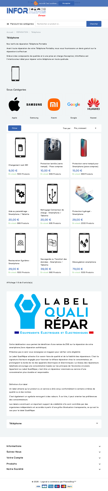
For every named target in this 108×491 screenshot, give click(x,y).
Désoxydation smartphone (84, 262)
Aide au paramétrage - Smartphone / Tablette (19, 212)
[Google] (73, 104)
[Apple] (14, 104)
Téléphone (15, 423)
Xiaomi (54, 118)
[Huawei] (93, 104)
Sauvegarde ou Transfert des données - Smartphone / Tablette (54, 262)
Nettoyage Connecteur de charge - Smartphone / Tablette (52, 213)
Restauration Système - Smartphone (19, 262)
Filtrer (12, 127)
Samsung (34, 118)
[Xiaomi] (53, 104)
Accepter (66, 3)
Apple (14, 118)
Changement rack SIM (18, 165)
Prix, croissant (85, 128)
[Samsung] (34, 104)
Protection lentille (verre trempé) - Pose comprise (52, 165)
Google (73, 118)
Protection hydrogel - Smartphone (82, 212)
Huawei (93, 118)
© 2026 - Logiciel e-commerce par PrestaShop (54, 481)
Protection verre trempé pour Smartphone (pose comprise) (85, 165)
